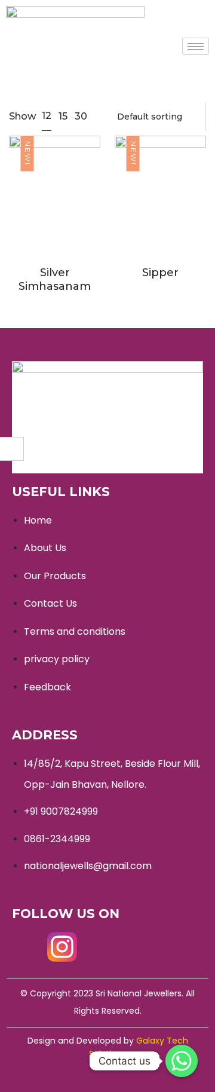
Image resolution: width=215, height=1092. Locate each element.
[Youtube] (97, 947)
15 (63, 116)
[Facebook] (27, 947)
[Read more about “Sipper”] (137, 212)
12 (46, 115)
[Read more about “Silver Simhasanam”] (32, 212)
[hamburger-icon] (195, 46)
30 (81, 116)
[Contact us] (181, 1061)
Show (22, 116)
